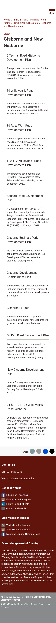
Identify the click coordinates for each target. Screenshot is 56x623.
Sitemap (16, 600)
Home (7, 19)
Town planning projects (26, 23)
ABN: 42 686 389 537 (10, 597)
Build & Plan (20, 19)
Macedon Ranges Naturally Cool (23, 534)
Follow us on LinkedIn (17, 504)
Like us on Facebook (17, 495)
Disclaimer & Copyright (32, 597)
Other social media (16, 508)
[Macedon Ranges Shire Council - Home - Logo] (12, 11)
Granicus (5, 607)
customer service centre (21, 478)
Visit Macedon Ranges (18, 525)
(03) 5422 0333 (14, 471)
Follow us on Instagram (18, 499)
